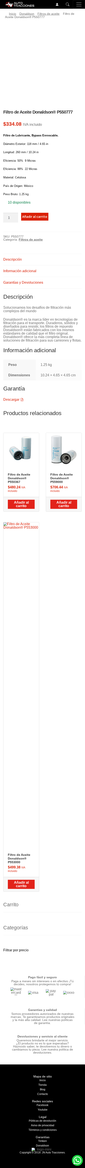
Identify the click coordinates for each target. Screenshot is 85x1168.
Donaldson (26, 13)
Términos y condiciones (43, 1129)
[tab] (42, 259)
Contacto (42, 1094)
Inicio (12, 13)
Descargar (11, 399)
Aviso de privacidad (42, 1125)
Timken (42, 1141)
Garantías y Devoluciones (23, 282)
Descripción (12, 259)
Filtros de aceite (48, 13)
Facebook (42, 1105)
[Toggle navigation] (79, 4)
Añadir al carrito (34, 216)
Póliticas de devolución (42, 1120)
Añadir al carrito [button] (21, 504)
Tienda (42, 1084)
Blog (42, 1089)
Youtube (43, 1109)
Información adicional (19, 271)
